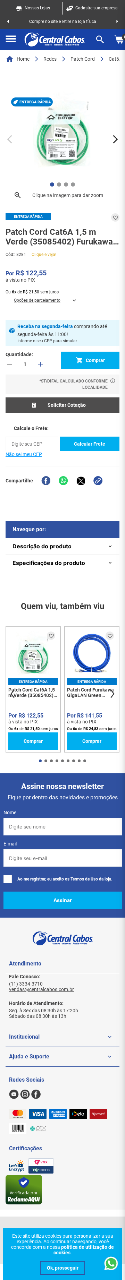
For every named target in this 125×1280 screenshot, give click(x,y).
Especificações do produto (48, 562)
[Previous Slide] (7, 21)
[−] (10, 364)
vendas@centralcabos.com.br (41, 989)
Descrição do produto (42, 546)
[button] (11, 39)
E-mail (10, 844)
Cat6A (115, 59)
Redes (50, 59)
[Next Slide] (117, 21)
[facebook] (45, 480)
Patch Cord (82, 59)
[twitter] (80, 480)
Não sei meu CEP (24, 454)
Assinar (62, 900)
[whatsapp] (63, 480)
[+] (40, 364)
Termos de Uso (84, 879)
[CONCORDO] (62, 1268)
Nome (9, 812)
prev (12, 694)
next (112, 694)
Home (23, 59)
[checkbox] (7, 879)
